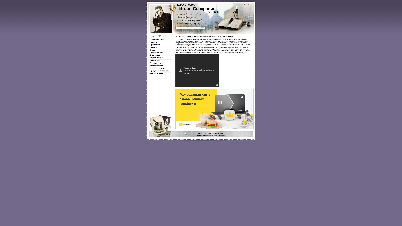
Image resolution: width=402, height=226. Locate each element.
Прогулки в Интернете (159, 71)
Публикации (155, 45)
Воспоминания (156, 66)
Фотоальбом (155, 63)
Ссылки (153, 47)
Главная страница (157, 39)
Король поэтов (156, 58)
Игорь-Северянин (197, 8)
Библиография (156, 73)
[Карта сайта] (248, 5)
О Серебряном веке (158, 68)
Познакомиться (156, 52)
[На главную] (244, 5)
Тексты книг (155, 55)
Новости (153, 42)
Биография (155, 60)
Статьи (153, 50)
